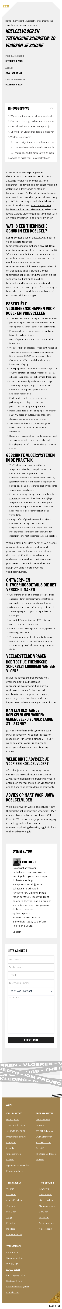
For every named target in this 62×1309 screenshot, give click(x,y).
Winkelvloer (12, 1264)
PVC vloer (11, 1212)
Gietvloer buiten (14, 1235)
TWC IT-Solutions (44, 1131)
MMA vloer (11, 1223)
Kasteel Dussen (43, 1143)
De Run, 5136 (12, 1120)
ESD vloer (11, 1195)
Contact (10, 1160)
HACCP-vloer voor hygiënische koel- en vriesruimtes (28, 208)
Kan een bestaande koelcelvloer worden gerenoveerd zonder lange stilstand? (34, 148)
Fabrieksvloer (12, 1293)
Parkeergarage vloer (16, 1275)
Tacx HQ (40, 1148)
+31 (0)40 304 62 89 (15, 1131)
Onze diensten (13, 1154)
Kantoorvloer (12, 1253)
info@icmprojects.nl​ (16, 1137)
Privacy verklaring (14, 1171)
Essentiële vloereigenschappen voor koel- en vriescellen (32, 122)
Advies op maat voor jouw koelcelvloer (30, 158)
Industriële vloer (14, 1200)
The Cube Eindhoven (46, 1154)
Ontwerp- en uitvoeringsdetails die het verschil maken (32, 132)
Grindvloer (44, 1218)
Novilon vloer (45, 1195)
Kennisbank (18, 21)
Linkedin (17, 932)
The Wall (40, 1160)
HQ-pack (40, 1125)
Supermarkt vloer (14, 1258)
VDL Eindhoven (43, 1120)
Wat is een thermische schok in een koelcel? (32, 116)
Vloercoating (45, 1229)
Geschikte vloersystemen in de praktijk (30, 127)
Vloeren (10, 1189)
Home (8, 21)
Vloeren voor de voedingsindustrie (24, 570)
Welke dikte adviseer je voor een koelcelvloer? (34, 153)
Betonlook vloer (47, 1223)
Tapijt (9, 1218)
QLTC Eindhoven (44, 1137)
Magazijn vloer (13, 1270)
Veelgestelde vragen (20, 137)
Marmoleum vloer (47, 1206)
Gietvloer (11, 1206)
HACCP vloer (45, 1189)
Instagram (11, 1143)
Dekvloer (10, 1229)
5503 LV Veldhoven (15, 1125)
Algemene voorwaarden (17, 1166)
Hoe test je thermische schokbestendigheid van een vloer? (34, 143)
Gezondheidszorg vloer (17, 1287)
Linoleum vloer (46, 1200)
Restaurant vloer (14, 1281)
